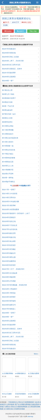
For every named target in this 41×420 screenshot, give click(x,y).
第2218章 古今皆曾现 (9, 193)
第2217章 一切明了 (9, 189)
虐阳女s (8, 406)
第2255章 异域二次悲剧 (10, 57)
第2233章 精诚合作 (9, 253)
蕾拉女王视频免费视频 (19, 406)
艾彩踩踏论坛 (13, 402)
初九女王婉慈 (7, 394)
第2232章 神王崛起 (9, 249)
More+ (36, 354)
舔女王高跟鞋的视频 (17, 409)
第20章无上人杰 (7, 165)
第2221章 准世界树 (9, 205)
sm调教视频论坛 (21, 373)
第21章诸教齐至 (7, 169)
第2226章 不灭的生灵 (9, 225)
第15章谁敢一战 (7, 146)
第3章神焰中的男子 (9, 98)
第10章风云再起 (7, 126)
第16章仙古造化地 (8, 150)
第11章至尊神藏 (7, 130)
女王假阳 (7, 409)
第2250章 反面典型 (9, 76)
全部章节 (21, 31)
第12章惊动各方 (7, 134)
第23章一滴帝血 (7, 177)
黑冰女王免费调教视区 (26, 402)
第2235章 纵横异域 (9, 261)
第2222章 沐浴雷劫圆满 (10, 209)
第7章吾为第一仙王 (9, 114)
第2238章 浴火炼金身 (9, 273)
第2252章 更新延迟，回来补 (12, 68)
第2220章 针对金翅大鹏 (10, 201)
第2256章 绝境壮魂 (9, 53)
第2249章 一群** (8, 80)
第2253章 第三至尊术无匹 (11, 65)
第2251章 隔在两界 (9, 72)
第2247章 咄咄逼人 (9, 309)
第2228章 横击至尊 (9, 233)
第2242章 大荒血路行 (9, 289)
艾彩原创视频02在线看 (23, 394)
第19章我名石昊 (7, 162)
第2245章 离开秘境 (9, 301)
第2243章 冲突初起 (9, 293)
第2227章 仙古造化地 (9, 229)
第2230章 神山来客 (9, 241)
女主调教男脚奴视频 (9, 373)
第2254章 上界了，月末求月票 (13, 61)
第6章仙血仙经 (7, 110)
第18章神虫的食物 (8, 158)
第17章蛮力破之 (7, 154)
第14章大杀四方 (7, 142)
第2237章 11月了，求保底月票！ (13, 269)
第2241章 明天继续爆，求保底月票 (14, 285)
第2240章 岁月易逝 (9, 281)
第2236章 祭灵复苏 (9, 265)
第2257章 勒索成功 (17, 36)
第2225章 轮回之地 (9, 221)
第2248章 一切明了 (9, 313)
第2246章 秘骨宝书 (9, 305)
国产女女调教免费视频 (23, 404)
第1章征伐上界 (7, 90)
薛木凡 (6, 22)
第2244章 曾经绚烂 (9, 297)
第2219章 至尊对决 (9, 197)
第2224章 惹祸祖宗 (9, 217)
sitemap (30, 416)
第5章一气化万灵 (8, 106)
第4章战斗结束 (7, 102)
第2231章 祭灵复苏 (9, 245)
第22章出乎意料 (7, 173)
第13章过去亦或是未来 (10, 138)
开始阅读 (8, 31)
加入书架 (34, 31)
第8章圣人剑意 (7, 118)
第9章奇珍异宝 (7, 122)
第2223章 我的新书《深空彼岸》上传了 (16, 213)
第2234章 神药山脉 (9, 257)
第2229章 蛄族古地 (9, 237)
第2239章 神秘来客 (9, 277)
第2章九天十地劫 (8, 94)
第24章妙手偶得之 (8, 181)
